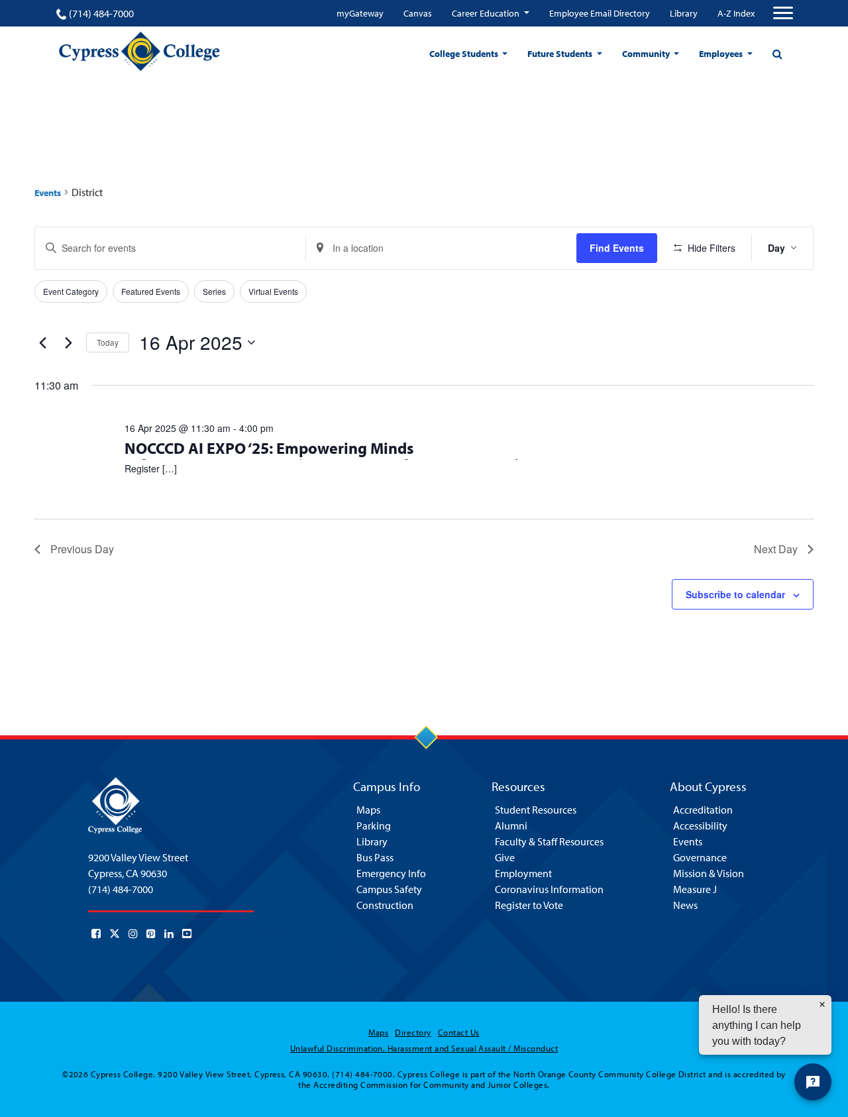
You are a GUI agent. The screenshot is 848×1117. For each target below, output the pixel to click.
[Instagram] (133, 933)
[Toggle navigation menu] (783, 13)
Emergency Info (391, 873)
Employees (722, 54)
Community (647, 54)
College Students (464, 54)
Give (505, 857)
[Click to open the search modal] (777, 53)
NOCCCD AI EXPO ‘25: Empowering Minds (269, 448)
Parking (373, 825)
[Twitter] (114, 933)
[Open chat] (812, 1081)
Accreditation (703, 809)
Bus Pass (375, 857)
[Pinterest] (151, 933)
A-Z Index (736, 13)
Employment (523, 873)
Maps (368, 809)
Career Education (486, 13)
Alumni (511, 825)
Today (108, 342)
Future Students (560, 54)
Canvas (417, 13)
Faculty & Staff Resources (549, 841)
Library (684, 13)
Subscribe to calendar (735, 594)
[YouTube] (186, 933)
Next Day (776, 549)
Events (47, 193)
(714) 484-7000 (101, 13)
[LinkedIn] (169, 933)
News (685, 905)
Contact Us (459, 1032)
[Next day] (68, 342)
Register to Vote (529, 905)
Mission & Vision (708, 873)
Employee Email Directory (599, 13)
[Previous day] (42, 342)
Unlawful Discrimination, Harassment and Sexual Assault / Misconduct (424, 1048)
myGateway (360, 13)
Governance (700, 857)
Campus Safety (389, 889)
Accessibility (700, 825)
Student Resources (535, 809)
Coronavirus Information (549, 889)
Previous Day (82, 549)
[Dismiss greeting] (822, 1004)
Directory (413, 1032)
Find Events (617, 247)
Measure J (695, 889)
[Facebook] (96, 933)
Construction (384, 905)
